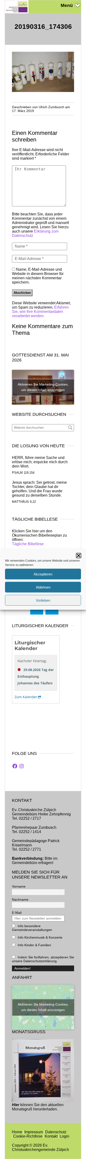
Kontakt (51, 1136)
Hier (15, 1105)
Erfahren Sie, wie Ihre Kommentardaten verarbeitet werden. (40, 311)
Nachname (20, 899)
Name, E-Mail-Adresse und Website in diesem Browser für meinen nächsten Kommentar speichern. (38, 275)
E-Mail (17, 913)
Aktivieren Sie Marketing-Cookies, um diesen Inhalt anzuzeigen (43, 387)
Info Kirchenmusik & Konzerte (39, 937)
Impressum (33, 1132)
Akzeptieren (43, 574)
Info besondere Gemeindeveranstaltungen (32, 928)
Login (64, 1136)
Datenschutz (55, 1132)
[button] (78, 555)
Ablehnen (43, 587)
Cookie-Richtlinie (28, 1136)
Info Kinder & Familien (34, 945)
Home (17, 1132)
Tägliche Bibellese (28, 544)
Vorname (19, 886)
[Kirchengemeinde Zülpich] (16, 12)
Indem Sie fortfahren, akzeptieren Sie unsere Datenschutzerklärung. (43, 959)
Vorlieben (43, 600)
